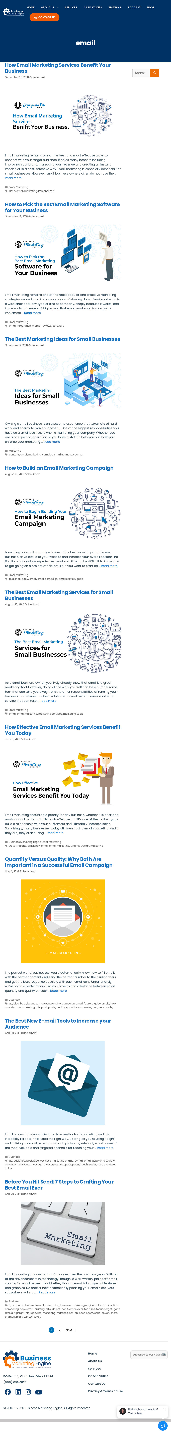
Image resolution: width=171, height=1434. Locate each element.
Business (14, 999)
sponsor (78, 454)
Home (30, 7)
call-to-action (109, 1305)
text (100, 1164)
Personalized (46, 191)
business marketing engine (44, 1003)
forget (108, 1309)
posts (51, 1007)
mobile (36, 325)
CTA (48, 1309)
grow (111, 1160)
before (29, 1305)
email (19, 191)
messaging (51, 1164)
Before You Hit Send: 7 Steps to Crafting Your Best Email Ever (59, 1184)
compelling (12, 1309)
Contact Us (46, 17)
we (26, 1317)
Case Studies (93, 7)
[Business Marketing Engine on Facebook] (7, 1392)
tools (112, 1164)
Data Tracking (17, 846)
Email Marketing (18, 187)
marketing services (50, 713)
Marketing (15, 450)
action (16, 1305)
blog (16, 1003)
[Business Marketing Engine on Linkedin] (18, 1392)
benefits (40, 1305)
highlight (19, 1313)
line (39, 1313)
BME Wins (115, 7)
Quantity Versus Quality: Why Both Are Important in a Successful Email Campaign (59, 862)
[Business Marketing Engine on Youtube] (38, 1392)
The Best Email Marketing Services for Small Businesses (59, 595)
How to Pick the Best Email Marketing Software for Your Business (62, 207)
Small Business (63, 454)
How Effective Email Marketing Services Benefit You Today (62, 730)
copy (25, 579)
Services (71, 7)
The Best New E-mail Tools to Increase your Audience (58, 1023)
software (58, 325)
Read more (13, 178)
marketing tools (73, 713)
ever (80, 1309)
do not (56, 1309)
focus (99, 1309)
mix (38, 1007)
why (110, 1007)
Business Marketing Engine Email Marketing (35, 842)
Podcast (134, 7)
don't (65, 1309)
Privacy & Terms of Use (105, 1391)
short (114, 1313)
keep (33, 1313)
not (71, 1313)
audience (15, 579)
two (95, 1007)
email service (67, 579)
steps (8, 1317)
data (12, 191)
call (97, 1305)
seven (105, 1313)
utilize (8, 1168)
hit (27, 1313)
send (97, 1313)
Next (71, 1330)
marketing (30, 191)
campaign (68, 1003)
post (44, 1007)
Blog (150, 7)
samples (47, 454)
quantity (71, 1007)
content (14, 454)
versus (103, 1007)
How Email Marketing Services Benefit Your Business (58, 68)
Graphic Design (79, 846)
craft (30, 1309)
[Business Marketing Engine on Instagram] (28, 1392)
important (11, 1007)
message (37, 1164)
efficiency (34, 846)
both (23, 1003)
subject (18, 1317)
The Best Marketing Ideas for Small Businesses (62, 339)
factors (88, 1003)
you (38, 1317)
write (32, 1317)
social (92, 1164)
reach (84, 1164)
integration (24, 325)
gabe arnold (101, 1003)
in (20, 1007)
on (76, 1313)
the (106, 1164)
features (89, 1309)
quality (61, 1007)
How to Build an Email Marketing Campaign (59, 468)
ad (10, 1003)
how (113, 1003)
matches (62, 1313)
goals (79, 579)
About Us (47, 7)
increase (10, 1164)
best (29, 1160)
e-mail (79, 1160)
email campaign (47, 579)
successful (84, 1007)
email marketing (27, 713)
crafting (40, 1309)
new (61, 1164)
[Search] (154, 73)
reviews (46, 325)
